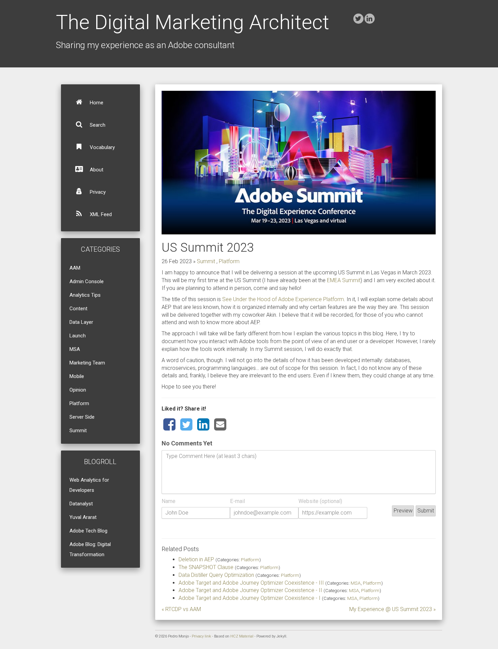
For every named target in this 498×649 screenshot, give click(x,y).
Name (168, 501)
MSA (74, 349)
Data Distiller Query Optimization (216, 575)
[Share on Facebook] (169, 425)
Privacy (97, 192)
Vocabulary (101, 147)
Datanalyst (81, 504)
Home (95, 103)
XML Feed (100, 214)
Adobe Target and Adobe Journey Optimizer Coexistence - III (251, 583)
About (95, 170)
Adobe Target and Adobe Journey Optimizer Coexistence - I (249, 598)
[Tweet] (186, 425)
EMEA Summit (343, 280)
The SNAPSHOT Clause (206, 567)
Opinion (77, 390)
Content (78, 309)
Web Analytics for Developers (89, 485)
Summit (78, 430)
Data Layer (81, 322)
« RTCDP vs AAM (181, 609)
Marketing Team (87, 363)
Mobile (76, 376)
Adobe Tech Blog (88, 531)
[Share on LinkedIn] (203, 425)
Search (96, 125)
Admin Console (86, 281)
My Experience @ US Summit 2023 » (392, 609)
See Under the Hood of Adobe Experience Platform (283, 299)
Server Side (82, 417)
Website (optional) (320, 501)
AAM (74, 268)
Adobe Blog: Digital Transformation (90, 549)
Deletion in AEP (196, 559)
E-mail (237, 501)
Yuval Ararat (83, 517)
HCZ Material (241, 636)
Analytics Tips (85, 295)
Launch (77, 336)
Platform (79, 403)
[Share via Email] (220, 425)
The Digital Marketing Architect (192, 22)
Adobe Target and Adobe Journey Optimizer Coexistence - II (250, 590)
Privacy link (201, 636)
